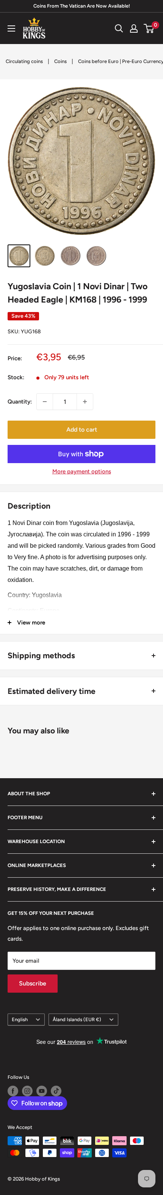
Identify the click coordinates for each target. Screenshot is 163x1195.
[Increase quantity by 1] (85, 402)
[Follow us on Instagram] (27, 1091)
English (20, 1019)
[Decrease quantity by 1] (45, 402)
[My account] (134, 28)
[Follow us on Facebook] (13, 1091)
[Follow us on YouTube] (41, 1091)
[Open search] (119, 28)
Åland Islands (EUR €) (77, 1019)
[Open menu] (11, 28)
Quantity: (20, 401)
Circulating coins (24, 61)
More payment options (81, 471)
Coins (60, 61)
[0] (149, 28)
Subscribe (32, 983)
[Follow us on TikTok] (56, 1091)
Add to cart (81, 429)
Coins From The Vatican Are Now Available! (81, 6)
